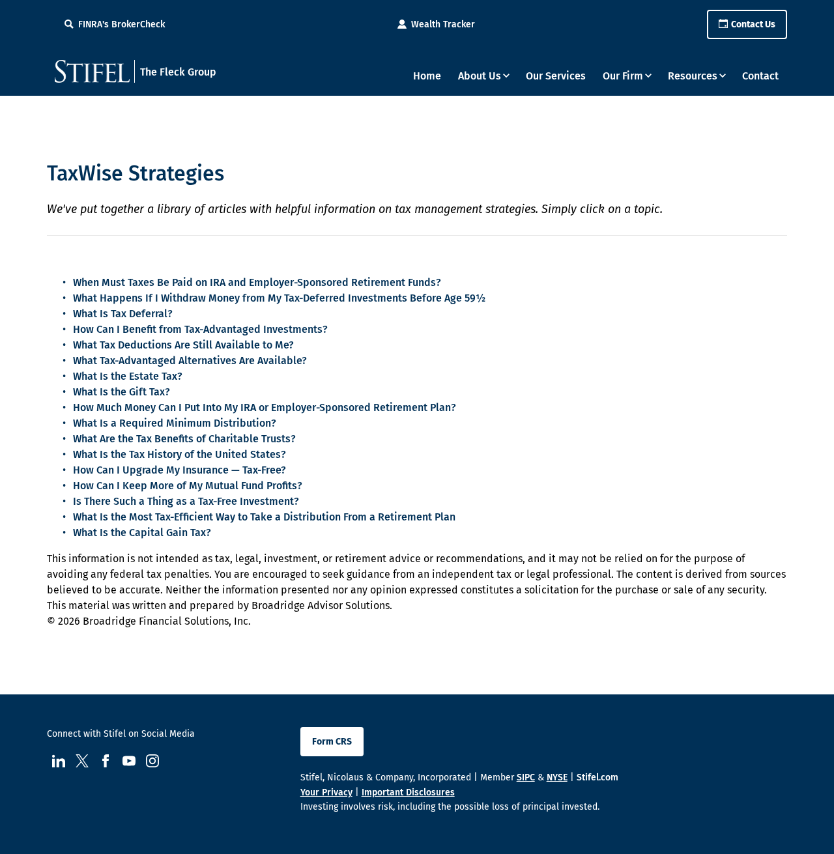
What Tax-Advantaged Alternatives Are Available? (190, 360)
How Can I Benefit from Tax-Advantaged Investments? (200, 329)
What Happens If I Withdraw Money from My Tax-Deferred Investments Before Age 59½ (279, 298)
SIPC (526, 777)
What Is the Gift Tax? (121, 392)
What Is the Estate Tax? (127, 376)
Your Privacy (326, 792)
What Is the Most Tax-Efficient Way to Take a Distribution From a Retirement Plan (264, 517)
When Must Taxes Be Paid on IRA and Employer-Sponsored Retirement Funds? (257, 282)
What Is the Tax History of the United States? (179, 454)
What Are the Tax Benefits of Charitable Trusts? (184, 439)
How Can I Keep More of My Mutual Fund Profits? (187, 485)
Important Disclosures (408, 792)
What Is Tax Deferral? (123, 313)
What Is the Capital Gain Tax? (142, 532)
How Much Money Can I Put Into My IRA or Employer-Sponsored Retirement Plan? (264, 407)
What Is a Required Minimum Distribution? (174, 423)
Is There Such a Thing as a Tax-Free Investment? (186, 501)
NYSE (557, 777)
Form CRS (332, 741)
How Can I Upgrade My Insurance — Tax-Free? (179, 470)
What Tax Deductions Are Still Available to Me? (183, 345)
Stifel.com (597, 777)
